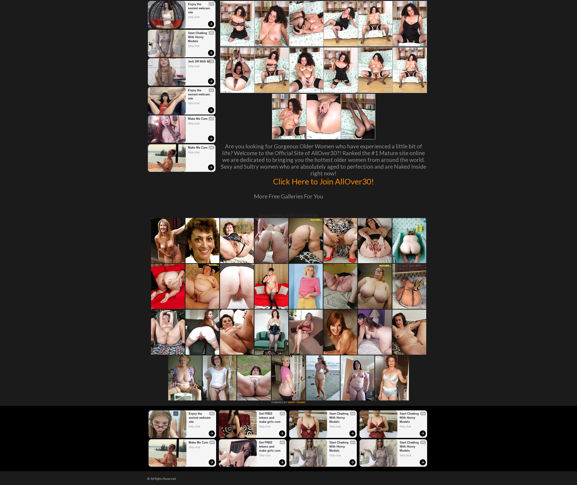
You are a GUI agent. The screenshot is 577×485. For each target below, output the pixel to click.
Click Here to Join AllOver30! (323, 181)
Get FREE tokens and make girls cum (270, 417)
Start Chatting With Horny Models (198, 37)
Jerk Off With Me (199, 61)
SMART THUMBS (297, 402)
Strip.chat (193, 17)
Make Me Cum (198, 118)
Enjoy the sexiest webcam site (199, 8)
